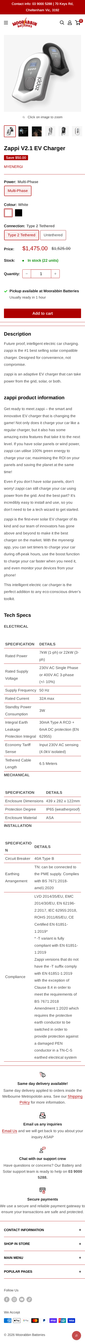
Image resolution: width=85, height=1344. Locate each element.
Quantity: (12, 274)
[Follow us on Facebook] (6, 1299)
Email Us (9, 1131)
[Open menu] (6, 22)
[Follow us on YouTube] (22, 1299)
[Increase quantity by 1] (55, 274)
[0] (77, 22)
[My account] (70, 22)
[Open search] (62, 22)
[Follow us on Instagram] (14, 1299)
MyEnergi (13, 167)
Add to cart (42, 313)
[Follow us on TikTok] (29, 1299)
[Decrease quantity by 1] (27, 274)
